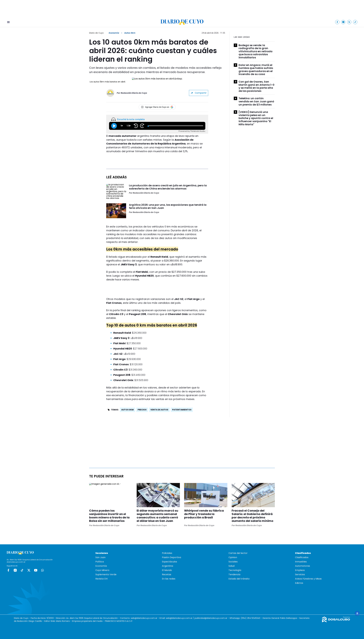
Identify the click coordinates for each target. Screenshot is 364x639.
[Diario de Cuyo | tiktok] (355, 22)
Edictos (299, 583)
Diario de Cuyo (96, 32)
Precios (142, 409)
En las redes (168, 578)
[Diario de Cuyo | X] (349, 22)
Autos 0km (127, 409)
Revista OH (101, 578)
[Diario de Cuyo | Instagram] (343, 22)
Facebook (8, 570)
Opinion (232, 557)
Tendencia (234, 574)
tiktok (22, 570)
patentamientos (181, 409)
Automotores (302, 566)
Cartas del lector (238, 553)
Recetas (166, 574)
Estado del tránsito (239, 578)
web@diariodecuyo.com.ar (144, 618)
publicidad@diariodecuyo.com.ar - (212, 618)
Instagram (15, 570)
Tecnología (234, 570)
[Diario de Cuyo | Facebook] (337, 22)
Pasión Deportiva (171, 557)
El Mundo (167, 570)
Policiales (167, 553)
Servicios (300, 574)
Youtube (35, 570)
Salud (231, 566)
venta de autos (159, 409)
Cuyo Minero (102, 570)
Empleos (300, 570)
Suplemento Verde (105, 574)
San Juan (100, 557)
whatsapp (42, 570)
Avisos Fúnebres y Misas (308, 578)
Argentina (167, 566)
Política (99, 561)
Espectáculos (169, 561)
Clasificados (301, 557)
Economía (114, 32)
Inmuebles (301, 561)
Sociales (233, 561)
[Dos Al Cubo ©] (336, 621)
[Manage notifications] (357, 613)
